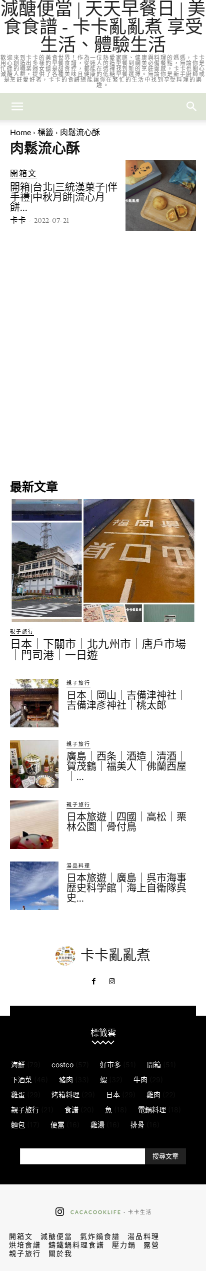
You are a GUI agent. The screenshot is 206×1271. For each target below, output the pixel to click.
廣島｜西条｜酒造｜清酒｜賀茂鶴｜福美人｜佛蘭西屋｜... (126, 766)
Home (20, 132)
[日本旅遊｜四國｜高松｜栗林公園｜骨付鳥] (34, 824)
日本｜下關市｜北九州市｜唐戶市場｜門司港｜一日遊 (98, 649)
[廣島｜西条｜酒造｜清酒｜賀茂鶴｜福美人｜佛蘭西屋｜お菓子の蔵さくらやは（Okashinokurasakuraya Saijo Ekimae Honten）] (34, 764)
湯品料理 (78, 866)
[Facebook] (94, 982)
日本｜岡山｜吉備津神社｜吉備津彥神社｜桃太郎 (126, 700)
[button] (192, 106)
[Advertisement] (103, 354)
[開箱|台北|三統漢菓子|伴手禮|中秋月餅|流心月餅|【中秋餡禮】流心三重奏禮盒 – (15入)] (161, 195)
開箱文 (23, 173)
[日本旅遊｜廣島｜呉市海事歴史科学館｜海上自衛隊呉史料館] (34, 886)
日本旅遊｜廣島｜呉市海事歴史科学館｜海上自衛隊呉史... (126, 888)
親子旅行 (22, 631)
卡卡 (18, 220)
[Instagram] (112, 982)
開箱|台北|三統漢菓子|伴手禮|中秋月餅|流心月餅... (64, 197)
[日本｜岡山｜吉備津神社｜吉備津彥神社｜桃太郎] (34, 703)
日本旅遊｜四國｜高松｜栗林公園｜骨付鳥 (126, 821)
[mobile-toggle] (17, 106)
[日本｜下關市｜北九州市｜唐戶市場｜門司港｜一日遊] (103, 560)
